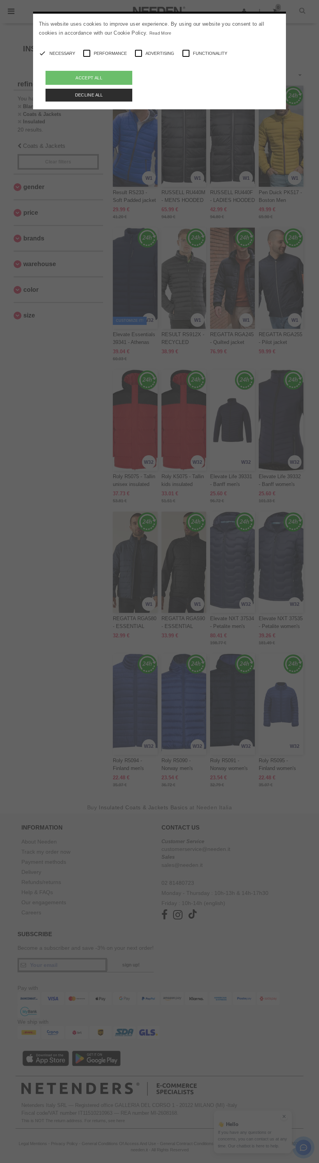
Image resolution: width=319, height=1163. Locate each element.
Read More (160, 33)
